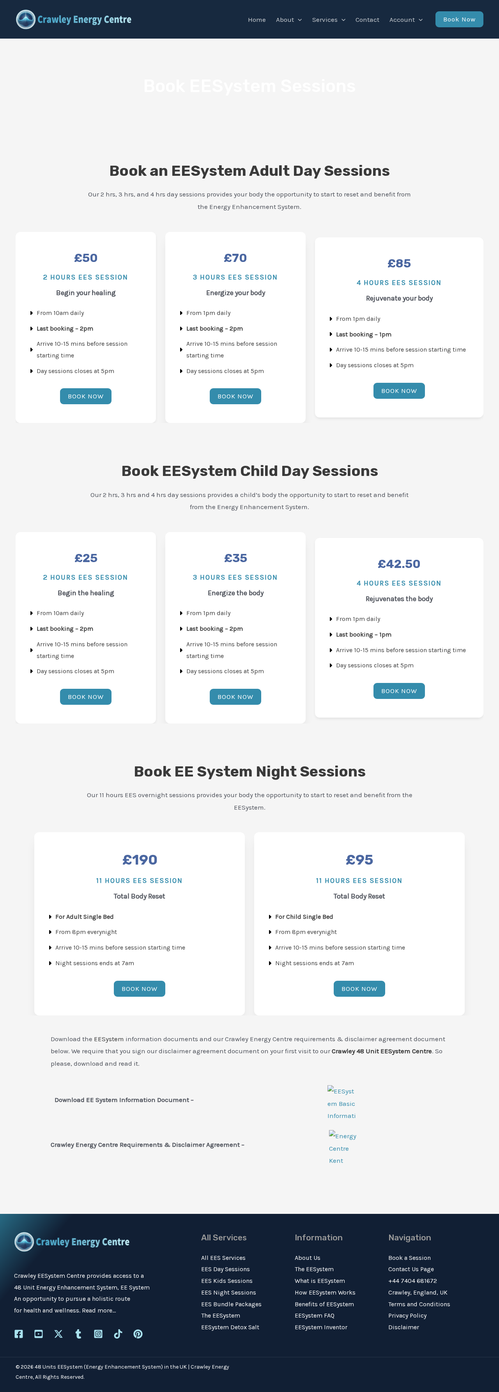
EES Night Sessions (228, 1292)
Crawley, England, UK (418, 1292)
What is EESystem (320, 1280)
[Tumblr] (78, 1334)
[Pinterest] (138, 1334)
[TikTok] (118, 1334)
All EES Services (223, 1257)
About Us (307, 1257)
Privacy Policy (407, 1315)
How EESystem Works (325, 1292)
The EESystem (220, 1315)
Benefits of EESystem (324, 1304)
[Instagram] (98, 1334)
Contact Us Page (411, 1269)
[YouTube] (38, 1334)
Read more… (99, 1310)
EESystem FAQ (314, 1315)
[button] (298, 19)
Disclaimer (403, 1327)
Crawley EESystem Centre (49, 1275)
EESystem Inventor (321, 1327)
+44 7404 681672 (412, 1280)
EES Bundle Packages (231, 1304)
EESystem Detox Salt (230, 1327)
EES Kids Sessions (227, 1280)
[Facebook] (18, 1334)
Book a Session (409, 1257)
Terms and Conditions (419, 1304)
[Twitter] (58, 1334)
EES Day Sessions (225, 1269)
